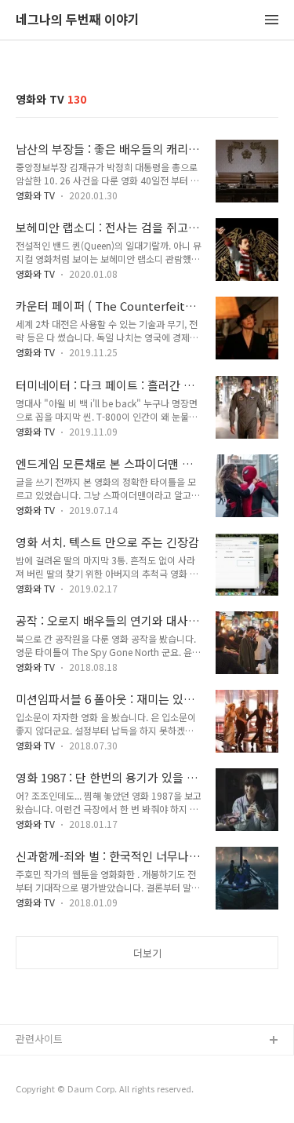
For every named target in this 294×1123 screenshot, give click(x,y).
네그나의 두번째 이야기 (78, 20)
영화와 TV (35, 195)
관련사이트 (39, 1038)
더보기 (147, 953)
